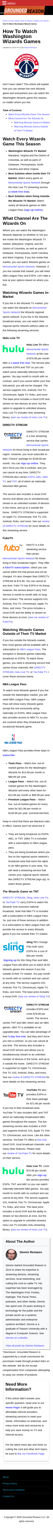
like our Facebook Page (31, 1453)
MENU (11, 3)
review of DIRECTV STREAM (29, 1077)
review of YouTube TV (19, 1153)
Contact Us (8, 1496)
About (6, 1477)
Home (5, 21)
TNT (14, 481)
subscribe (9, 755)
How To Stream (27, 21)
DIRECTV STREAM (14, 897)
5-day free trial (17, 1036)
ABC (38, 477)
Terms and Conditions (14, 1490)
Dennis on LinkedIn (16, 1337)
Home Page (12, 1407)
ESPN (31, 477)
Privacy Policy (10, 1483)
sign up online (29, 463)
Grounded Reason (26, 10)
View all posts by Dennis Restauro (25, 1345)
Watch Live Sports (41, 21)
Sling (29, 897)
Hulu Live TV (22, 672)
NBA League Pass (30, 649)
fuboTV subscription (17, 567)
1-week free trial (18, 191)
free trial (41, 1139)
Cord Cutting (14, 21)
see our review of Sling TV (34, 996)
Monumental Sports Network (24, 182)
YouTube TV (40, 672)
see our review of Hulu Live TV (29, 417)
